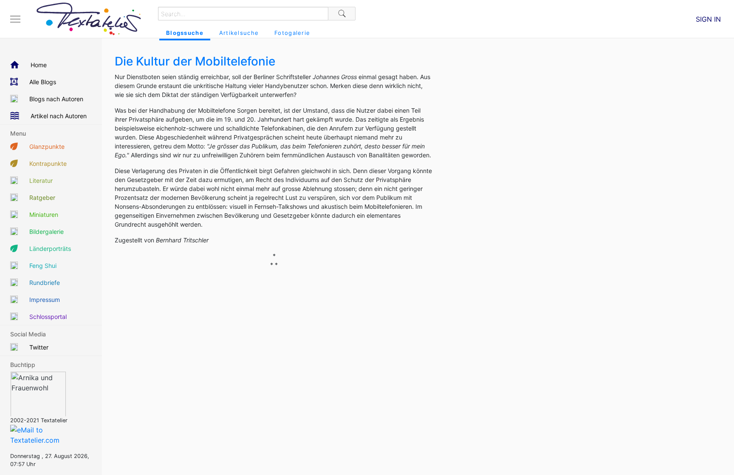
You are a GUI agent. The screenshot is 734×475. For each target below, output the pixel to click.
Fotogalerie (292, 32)
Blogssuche (184, 32)
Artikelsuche (239, 32)
